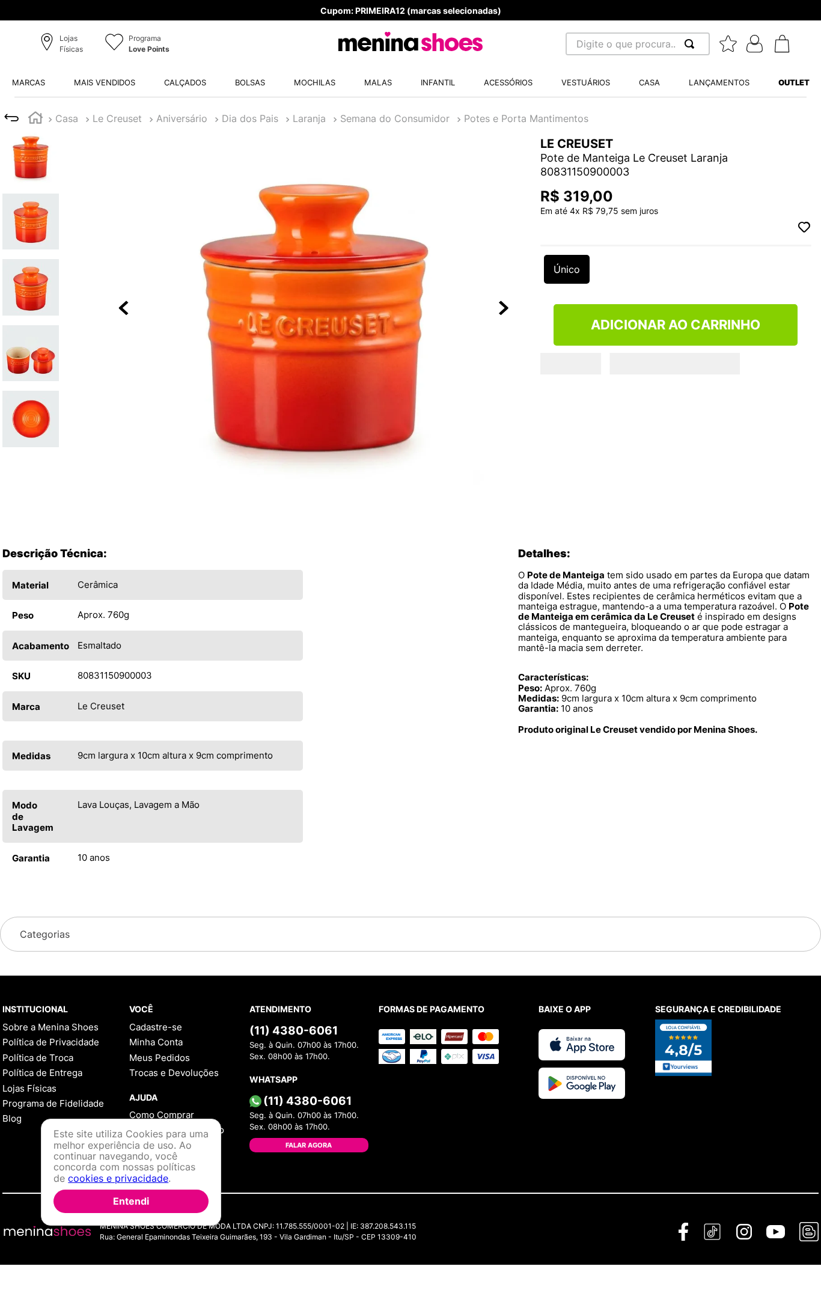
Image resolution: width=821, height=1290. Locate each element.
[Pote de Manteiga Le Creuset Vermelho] (572, 414)
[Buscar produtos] (692, 44)
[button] (63, 44)
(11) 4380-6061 (293, 1030)
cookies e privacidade (118, 1178)
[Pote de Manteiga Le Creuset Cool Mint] (641, 414)
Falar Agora (308, 1145)
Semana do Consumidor (395, 118)
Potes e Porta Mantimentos (526, 118)
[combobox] (638, 43)
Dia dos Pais (250, 118)
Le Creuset (117, 118)
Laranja (309, 118)
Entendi (131, 1201)
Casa (66, 118)
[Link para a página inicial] (35, 119)
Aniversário (181, 118)
